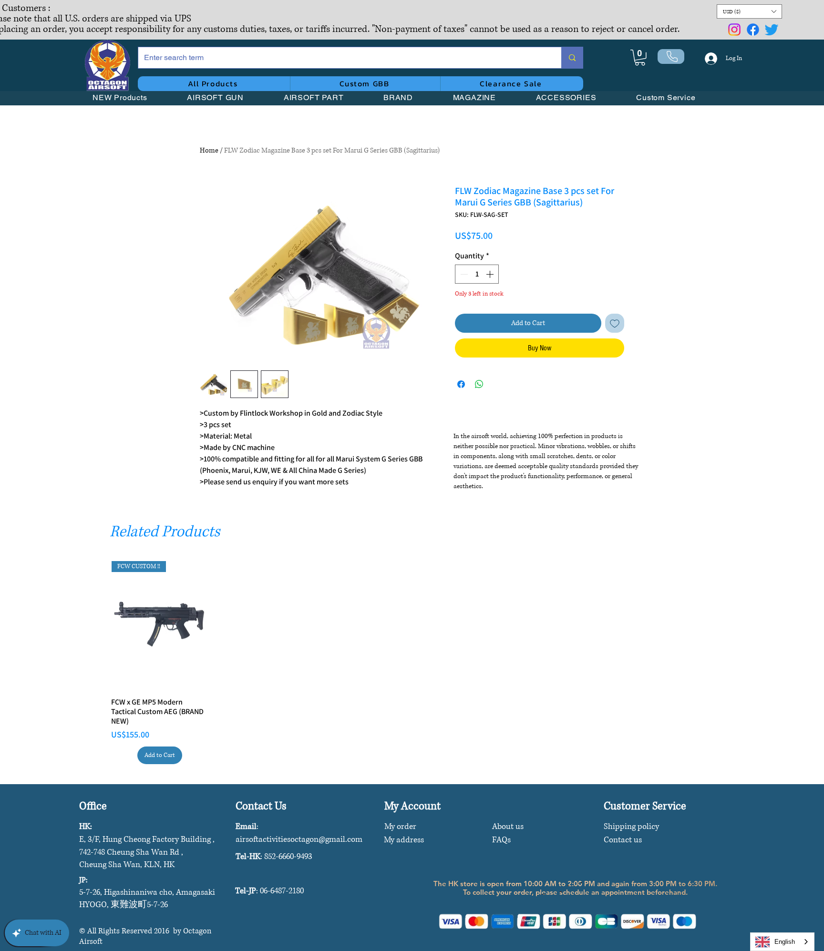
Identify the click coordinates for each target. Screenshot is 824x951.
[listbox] (749, 11)
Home (209, 150)
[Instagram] (734, 29)
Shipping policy (631, 826)
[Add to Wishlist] (614, 323)
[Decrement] (463, 274)
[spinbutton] (477, 274)
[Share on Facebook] (461, 384)
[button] (749, 11)
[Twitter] (771, 29)
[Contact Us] (671, 56)
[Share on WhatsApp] (479, 384)
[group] (412, 663)
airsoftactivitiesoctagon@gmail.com (299, 839)
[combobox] (782, 941)
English (784, 941)
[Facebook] (753, 29)
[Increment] (490, 274)
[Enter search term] (572, 57)
